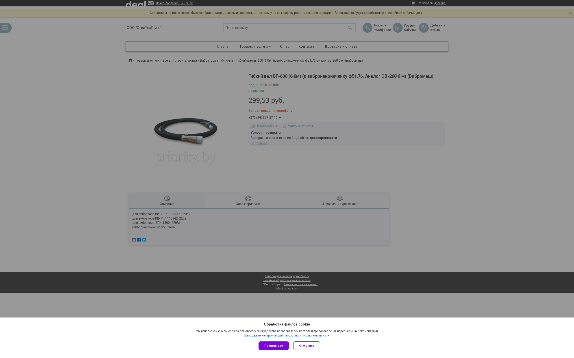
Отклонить (306, 345)
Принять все (273, 345)
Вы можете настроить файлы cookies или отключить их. (285, 335)
